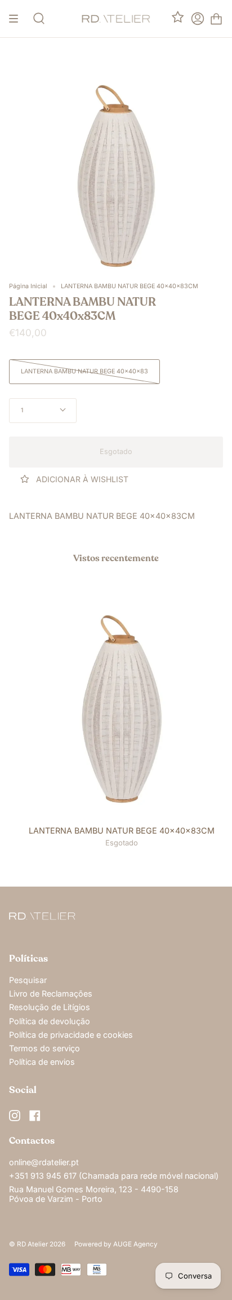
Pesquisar (28, 980)
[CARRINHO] (216, 18)
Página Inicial (28, 286)
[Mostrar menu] (17, 18)
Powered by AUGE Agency (116, 1244)
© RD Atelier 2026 (37, 1244)
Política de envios (42, 1062)
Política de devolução (49, 1021)
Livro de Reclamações (50, 993)
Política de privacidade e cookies (71, 1034)
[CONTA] (197, 18)
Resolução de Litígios (49, 1007)
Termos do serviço (44, 1048)
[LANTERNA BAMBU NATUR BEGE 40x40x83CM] (121, 708)
